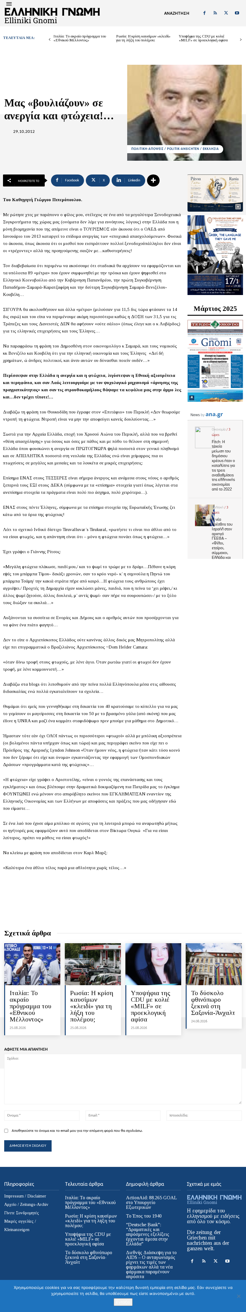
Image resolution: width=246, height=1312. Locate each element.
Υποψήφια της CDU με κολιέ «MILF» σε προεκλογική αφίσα (203, 38)
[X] (226, 13)
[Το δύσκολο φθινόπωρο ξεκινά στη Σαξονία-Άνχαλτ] (214, 964)
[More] (153, 180)
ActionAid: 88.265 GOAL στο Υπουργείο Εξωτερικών (151, 1202)
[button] (176, 13)
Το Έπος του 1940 (144, 1215)
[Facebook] (204, 13)
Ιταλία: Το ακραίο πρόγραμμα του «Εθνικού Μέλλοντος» (79, 38)
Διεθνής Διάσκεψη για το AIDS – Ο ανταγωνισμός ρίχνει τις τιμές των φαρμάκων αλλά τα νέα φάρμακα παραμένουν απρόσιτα (151, 1264)
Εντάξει (123, 1302)
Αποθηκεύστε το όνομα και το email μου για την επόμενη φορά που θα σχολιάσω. (77, 1131)
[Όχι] (239, 1296)
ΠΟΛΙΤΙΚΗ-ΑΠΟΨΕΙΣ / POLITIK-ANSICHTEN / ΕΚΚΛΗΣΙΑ (175, 149)
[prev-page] (49, 39)
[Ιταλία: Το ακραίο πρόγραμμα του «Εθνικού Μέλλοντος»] (32, 964)
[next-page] (240, 39)
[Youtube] (237, 13)
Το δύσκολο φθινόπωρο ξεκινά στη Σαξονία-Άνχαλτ (213, 1002)
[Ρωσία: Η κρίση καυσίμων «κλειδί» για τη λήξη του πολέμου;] (93, 964)
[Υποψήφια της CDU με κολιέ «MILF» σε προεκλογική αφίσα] (153, 964)
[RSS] (215, 13)
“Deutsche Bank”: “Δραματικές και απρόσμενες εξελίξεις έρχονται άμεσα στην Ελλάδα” (147, 1234)
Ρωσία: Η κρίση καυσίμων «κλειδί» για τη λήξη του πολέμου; (143, 38)
